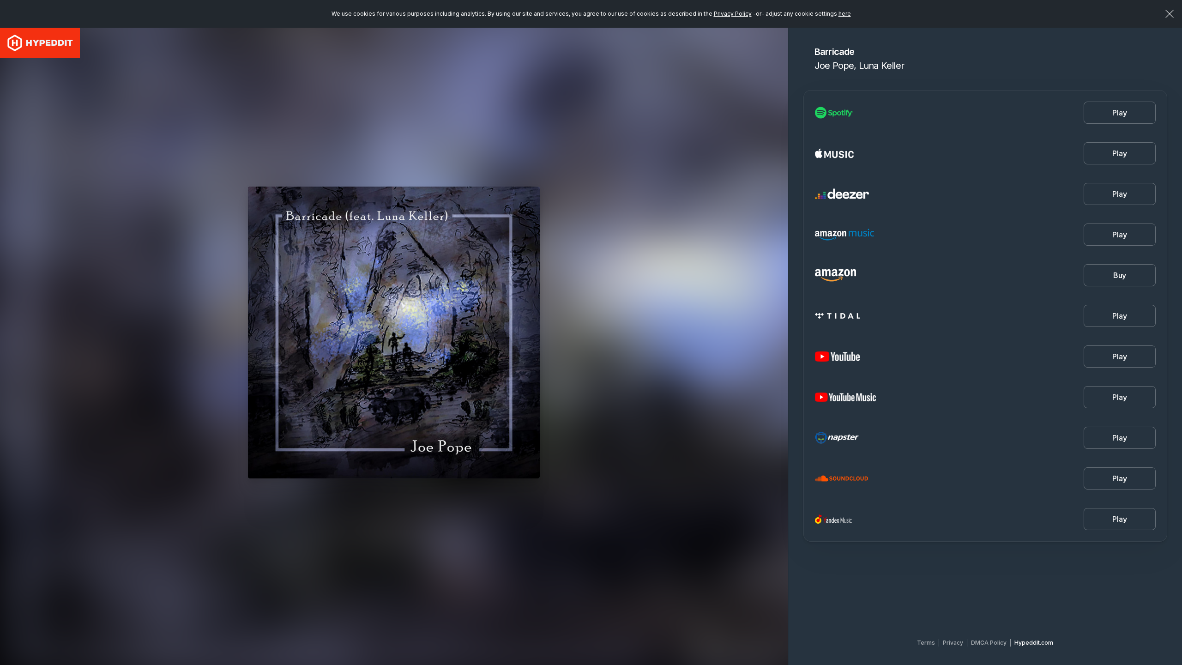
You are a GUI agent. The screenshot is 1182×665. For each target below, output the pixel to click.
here (844, 13)
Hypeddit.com (1033, 642)
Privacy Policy (733, 13)
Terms (926, 642)
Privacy (953, 642)
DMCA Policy (989, 642)
